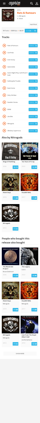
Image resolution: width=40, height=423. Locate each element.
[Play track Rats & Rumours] (4, 46)
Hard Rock (33, 24)
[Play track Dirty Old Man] (4, 95)
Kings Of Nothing (9, 162)
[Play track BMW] (4, 110)
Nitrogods (22, 16)
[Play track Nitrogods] (4, 124)
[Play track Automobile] (4, 67)
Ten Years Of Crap (28, 162)
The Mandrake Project (8, 268)
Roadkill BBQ (26, 192)
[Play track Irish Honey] (4, 60)
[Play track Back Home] (4, 88)
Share (21, 18)
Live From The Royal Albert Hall (29, 336)
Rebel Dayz (7, 192)
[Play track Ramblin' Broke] (4, 103)
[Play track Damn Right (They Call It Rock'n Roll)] (4, 74)
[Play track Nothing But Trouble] (4, 81)
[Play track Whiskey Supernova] (4, 131)
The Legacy (26, 267)
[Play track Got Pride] (4, 53)
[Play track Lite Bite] (4, 117)
